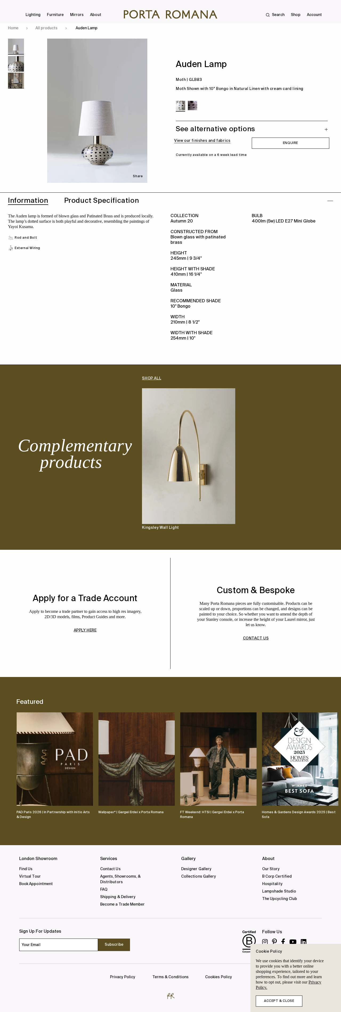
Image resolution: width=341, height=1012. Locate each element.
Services (108, 859)
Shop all (151, 378)
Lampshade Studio (279, 891)
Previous (26, 463)
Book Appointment (36, 884)
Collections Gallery (198, 876)
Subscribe (114, 945)
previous (25, 761)
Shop (295, 15)
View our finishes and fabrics (202, 141)
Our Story (271, 869)
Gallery (188, 859)
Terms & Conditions (170, 977)
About (95, 15)
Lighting (33, 15)
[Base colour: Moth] (180, 105)
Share (138, 176)
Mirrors (77, 15)
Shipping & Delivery (117, 897)
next (333, 761)
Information (28, 200)
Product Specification (101, 200)
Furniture (55, 15)
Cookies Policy (218, 977)
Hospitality (272, 884)
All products (46, 28)
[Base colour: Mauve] (192, 105)
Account (314, 15)
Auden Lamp (87, 28)
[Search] (6, 8)
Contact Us (110, 869)
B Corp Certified (277, 876)
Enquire (290, 143)
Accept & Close (279, 1001)
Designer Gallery (196, 869)
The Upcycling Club (279, 899)
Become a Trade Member (122, 904)
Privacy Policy (122, 977)
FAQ (103, 889)
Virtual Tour (30, 876)
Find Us (26, 869)
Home (13, 28)
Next (314, 463)
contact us (256, 638)
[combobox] (174, 7)
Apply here (85, 630)
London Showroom (38, 859)
